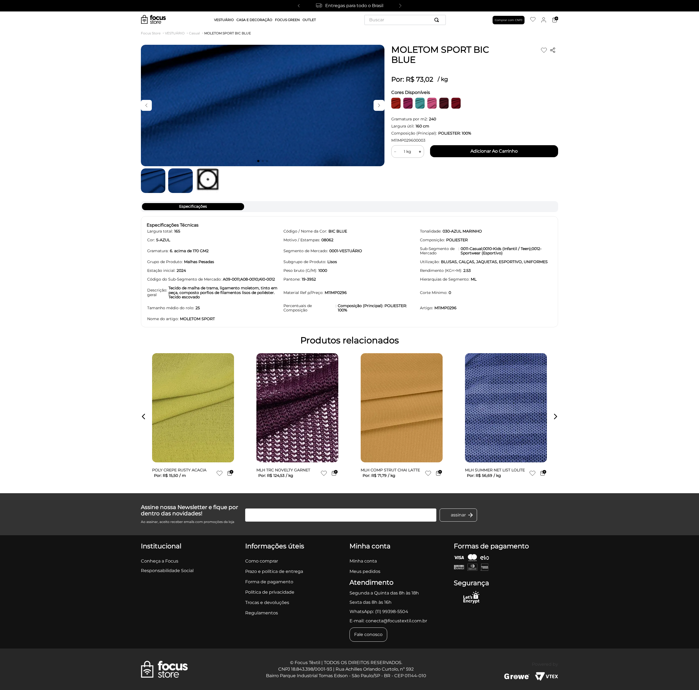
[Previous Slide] (298, 5)
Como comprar (261, 561)
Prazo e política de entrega (274, 571)
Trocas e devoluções (267, 602)
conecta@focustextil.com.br (396, 620)
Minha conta (363, 561)
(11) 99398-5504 (391, 611)
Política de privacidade (269, 592)
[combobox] (405, 20)
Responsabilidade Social (167, 570)
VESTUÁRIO (175, 33)
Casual (194, 33)
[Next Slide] (400, 5)
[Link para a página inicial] (152, 33)
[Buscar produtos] (437, 20)
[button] (143, 416)
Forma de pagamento (269, 581)
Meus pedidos (365, 571)
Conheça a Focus (159, 561)
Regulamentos (261, 612)
